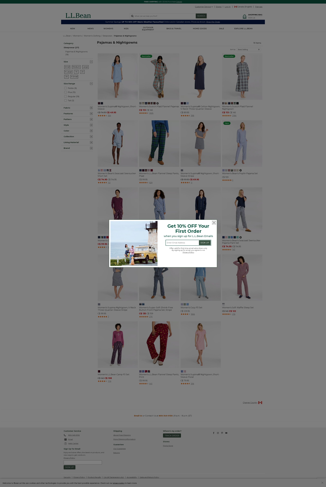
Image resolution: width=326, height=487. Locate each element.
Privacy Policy (188, 252)
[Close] (214, 222)
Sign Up (205, 242)
